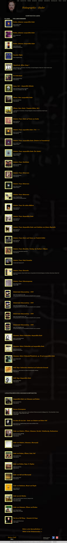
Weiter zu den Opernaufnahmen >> (32, 529)
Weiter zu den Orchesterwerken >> (32, 531)
